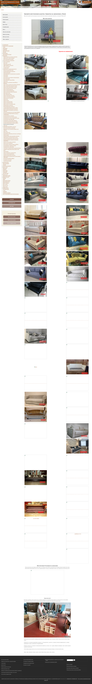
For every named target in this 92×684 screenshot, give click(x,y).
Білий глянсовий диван (7, 72)
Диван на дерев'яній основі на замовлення (10, 88)
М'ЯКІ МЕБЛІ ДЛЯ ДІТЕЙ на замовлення (10, 126)
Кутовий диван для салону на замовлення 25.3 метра (11, 118)
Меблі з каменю (5, 184)
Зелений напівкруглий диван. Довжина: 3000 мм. (11, 107)
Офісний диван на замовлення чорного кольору (11, 137)
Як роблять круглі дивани (7, 160)
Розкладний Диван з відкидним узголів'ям (10, 145)
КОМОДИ (4, 178)
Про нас (19, 7)
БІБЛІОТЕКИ (5, 168)
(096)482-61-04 (86, 1)
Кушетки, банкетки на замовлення (9, 124)
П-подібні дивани (6, 26)
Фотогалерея (49, 7)
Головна (3, 7)
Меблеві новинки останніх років (6, 666)
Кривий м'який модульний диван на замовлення (11, 108)
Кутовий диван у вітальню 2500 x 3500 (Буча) (10, 120)
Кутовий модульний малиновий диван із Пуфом (11, 121)
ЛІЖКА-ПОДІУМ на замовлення (8, 65)
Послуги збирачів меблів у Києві (28, 659)
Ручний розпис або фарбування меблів (51, 662)
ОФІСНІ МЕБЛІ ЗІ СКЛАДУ (7, 54)
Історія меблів (3, 663)
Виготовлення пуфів (7, 78)
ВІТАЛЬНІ (4, 52)
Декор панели (6, 81)
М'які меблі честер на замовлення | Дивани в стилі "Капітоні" (11, 130)
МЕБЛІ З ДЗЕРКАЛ (6, 183)
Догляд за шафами (69, 664)
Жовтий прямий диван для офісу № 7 (9, 106)
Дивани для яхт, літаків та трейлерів (9, 58)
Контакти (43, 7)
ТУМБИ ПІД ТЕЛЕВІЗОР (6, 192)
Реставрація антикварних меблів (28, 661)
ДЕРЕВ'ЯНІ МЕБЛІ (6, 162)
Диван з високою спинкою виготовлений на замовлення (12, 84)
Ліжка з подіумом (6, 39)
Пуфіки (4, 22)
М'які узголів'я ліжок (7, 66)
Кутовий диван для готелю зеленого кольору (10, 116)
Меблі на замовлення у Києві (10, 2)
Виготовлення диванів (12, 220)
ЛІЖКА (4, 179)
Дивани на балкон (6, 100)
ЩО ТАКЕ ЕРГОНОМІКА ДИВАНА (9, 158)
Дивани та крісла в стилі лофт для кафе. (9, 104)
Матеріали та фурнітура (26, 7)
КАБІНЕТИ (4, 169)
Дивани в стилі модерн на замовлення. (9, 96)
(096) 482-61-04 (74, 678)
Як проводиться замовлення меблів (11, 7)
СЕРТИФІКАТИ (11, 202)
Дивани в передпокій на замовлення (9, 95)
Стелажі (4, 190)
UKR (79, 1)
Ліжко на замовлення (7, 61)
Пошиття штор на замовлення (8, 143)
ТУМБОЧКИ (5, 191)
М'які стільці (5, 131)
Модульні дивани (6, 134)
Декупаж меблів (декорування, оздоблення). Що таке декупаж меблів (54, 660)
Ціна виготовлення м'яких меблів (8, 70)
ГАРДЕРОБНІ (5, 49)
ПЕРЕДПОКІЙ (5, 48)
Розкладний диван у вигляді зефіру (9, 146)
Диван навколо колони (7, 93)
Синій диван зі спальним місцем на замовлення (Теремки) (12, 148)
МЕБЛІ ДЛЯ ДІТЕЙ (6, 163)
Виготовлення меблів (11, 216)
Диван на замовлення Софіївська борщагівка (10, 91)
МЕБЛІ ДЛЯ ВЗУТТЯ (6, 181)
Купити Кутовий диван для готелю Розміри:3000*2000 (12, 112)
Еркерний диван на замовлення (8, 105)
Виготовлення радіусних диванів (8, 59)
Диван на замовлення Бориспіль (8, 89)
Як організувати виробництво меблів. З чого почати (9, 672)
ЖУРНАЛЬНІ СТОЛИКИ (6, 175)
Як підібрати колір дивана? (8, 159)
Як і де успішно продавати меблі (6, 674)
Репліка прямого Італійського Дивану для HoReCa (11, 144)
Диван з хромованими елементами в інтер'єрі (10, 85)
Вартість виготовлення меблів (36, 7)
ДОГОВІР (12, 206)
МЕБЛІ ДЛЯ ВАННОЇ (6, 50)
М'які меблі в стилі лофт (7, 64)
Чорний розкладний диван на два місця (9, 155)
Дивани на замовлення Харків (8, 101)
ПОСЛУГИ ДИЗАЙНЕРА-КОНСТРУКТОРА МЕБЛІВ (11, 194)
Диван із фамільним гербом (8, 94)
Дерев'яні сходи (5, 174)
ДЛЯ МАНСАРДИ (5, 173)
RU (79, 2)
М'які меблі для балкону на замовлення (9, 127)
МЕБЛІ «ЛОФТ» (5, 167)
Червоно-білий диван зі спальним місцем (10, 152)
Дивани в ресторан (6, 34)
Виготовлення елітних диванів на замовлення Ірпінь (11, 77)
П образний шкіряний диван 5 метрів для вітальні (11, 138)
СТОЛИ (4, 47)
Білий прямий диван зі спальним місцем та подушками (12, 73)
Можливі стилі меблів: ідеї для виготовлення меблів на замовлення (11, 670)
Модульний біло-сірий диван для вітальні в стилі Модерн (12, 133)
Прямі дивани (5, 14)
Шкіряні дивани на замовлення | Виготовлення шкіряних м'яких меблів (12, 157)
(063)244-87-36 (85, 2)
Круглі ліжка (5, 24)
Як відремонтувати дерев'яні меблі (28, 663)
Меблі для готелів (6, 36)
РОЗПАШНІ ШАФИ (6, 189)
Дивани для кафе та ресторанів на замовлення (10, 56)
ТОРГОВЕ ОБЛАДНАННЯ (7, 166)
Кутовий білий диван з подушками (9, 115)
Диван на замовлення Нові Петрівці (9, 90)
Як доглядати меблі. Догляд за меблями (73, 668)
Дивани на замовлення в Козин (8, 102)
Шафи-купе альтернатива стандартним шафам (8, 661)
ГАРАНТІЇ (12, 199)
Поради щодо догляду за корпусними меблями (74, 669)
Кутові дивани (5, 17)
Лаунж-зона (5, 125)
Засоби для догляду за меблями (71, 666)
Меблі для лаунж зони (7, 132)
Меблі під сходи (5, 185)
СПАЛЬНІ (4, 164)
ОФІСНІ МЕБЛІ (5, 53)
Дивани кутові (6, 99)
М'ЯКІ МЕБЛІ (5, 55)
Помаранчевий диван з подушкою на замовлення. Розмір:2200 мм (11, 140)
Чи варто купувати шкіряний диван (9, 153)
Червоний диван (6, 151)
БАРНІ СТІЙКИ (5, 170)
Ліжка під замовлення (6, 31)
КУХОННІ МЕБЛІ (5, 44)
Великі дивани (6, 75)
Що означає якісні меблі (5, 659)
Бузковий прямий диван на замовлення (9, 71)
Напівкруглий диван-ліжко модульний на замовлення (11, 136)
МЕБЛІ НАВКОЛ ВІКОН (6, 180)
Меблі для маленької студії (5, 668)
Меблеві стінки (5, 186)
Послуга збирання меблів (11, 223)
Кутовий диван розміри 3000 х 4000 (9, 119)
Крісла (4, 29)
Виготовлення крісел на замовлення (9, 60)
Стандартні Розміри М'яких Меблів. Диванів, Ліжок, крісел (11, 150)
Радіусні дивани (5, 19)
